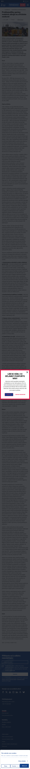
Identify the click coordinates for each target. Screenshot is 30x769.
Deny (5, 766)
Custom (14, 766)
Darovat (9, 394)
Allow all (24, 765)
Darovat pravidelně (20, 394)
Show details (22, 761)
